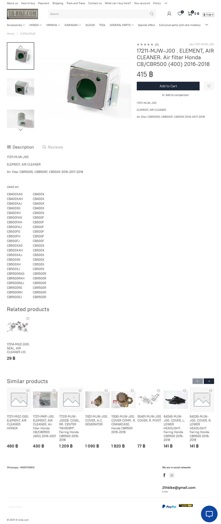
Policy (157, 3)
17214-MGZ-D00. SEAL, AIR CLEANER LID (18, 348)
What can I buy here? (118, 3)
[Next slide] (20, 129)
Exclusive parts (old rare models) (179, 25)
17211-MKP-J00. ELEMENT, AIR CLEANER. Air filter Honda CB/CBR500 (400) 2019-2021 (44, 426)
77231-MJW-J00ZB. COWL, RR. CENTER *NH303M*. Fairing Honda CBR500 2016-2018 (69, 428)
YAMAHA (51, 25)
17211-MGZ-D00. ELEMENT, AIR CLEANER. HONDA (18, 422)
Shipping (57, 3)
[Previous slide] (20, 47)
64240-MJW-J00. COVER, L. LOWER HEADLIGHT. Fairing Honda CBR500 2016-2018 (174, 428)
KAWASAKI (71, 25)
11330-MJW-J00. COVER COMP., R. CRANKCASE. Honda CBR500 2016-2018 (123, 424)
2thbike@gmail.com (178, 487)
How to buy (28, 3)
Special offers (146, 25)
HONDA (34, 25)
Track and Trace (75, 3)
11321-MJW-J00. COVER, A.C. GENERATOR (96, 420)
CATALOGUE (27, 33)
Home (10, 33)
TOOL (102, 25)
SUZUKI (90, 25)
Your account (142, 3)
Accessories (14, 25)
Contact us (95, 3)
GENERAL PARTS (120, 25)
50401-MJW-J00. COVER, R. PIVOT (149, 418)
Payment (43, 3)
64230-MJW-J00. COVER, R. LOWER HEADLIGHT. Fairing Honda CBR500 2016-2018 (200, 428)
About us (12, 3)
